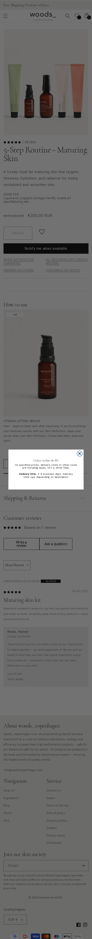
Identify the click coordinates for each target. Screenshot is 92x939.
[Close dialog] (79, 453)
